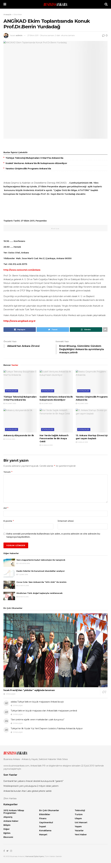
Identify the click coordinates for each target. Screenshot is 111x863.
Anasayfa (7, 14)
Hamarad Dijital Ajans (34, 856)
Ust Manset (81, 822)
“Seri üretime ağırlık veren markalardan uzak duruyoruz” (37, 719)
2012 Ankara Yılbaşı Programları (13, 811)
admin (19, 35)
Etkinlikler (18, 14)
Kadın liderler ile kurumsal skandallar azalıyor (40, 571)
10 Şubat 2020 (82, 403)
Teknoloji (80, 810)
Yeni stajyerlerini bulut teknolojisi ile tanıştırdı (40, 560)
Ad (6, 508)
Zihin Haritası (9, 798)
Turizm (79, 814)
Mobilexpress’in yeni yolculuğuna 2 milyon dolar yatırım (31, 786)
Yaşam (78, 826)
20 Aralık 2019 (46, 445)
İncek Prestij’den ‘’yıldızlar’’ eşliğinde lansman (29, 690)
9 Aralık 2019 (82, 442)
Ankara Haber (10, 821)
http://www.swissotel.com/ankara (21, 270)
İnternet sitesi (66, 521)
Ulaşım (78, 818)
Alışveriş (7, 817)
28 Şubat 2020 (10, 403)
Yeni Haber (81, 834)
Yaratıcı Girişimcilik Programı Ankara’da (28, 168)
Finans (42, 818)
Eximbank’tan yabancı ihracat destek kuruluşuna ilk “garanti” (33, 781)
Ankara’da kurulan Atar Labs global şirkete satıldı (27, 791)
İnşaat (42, 826)
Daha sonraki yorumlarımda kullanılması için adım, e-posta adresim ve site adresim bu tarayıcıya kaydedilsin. (53, 535)
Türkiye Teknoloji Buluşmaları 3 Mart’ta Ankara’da (34, 158)
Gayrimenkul (46, 822)
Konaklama (45, 830)
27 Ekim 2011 (32, 35)
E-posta (8, 521)
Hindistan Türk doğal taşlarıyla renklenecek (39, 593)
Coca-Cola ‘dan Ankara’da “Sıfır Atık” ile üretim (41, 582)
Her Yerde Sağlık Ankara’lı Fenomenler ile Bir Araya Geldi (54, 438)
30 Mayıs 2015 (23, 597)
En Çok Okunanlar (49, 810)
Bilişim (6, 825)
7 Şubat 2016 (23, 574)
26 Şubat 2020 (46, 403)
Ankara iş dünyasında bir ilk (18, 435)
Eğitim (6, 833)
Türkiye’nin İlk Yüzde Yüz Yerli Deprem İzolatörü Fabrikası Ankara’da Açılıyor (47, 728)
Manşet (43, 834)
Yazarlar (79, 830)
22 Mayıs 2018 (23, 585)
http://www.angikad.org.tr (19, 321)
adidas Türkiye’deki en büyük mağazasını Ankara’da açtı (37, 701)
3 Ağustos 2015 (24, 563)
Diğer (6, 829)
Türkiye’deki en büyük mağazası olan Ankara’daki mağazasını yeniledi (44, 710)
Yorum (8, 472)
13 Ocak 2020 (10, 439)
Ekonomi (8, 837)
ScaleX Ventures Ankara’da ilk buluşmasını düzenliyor (36, 163)
